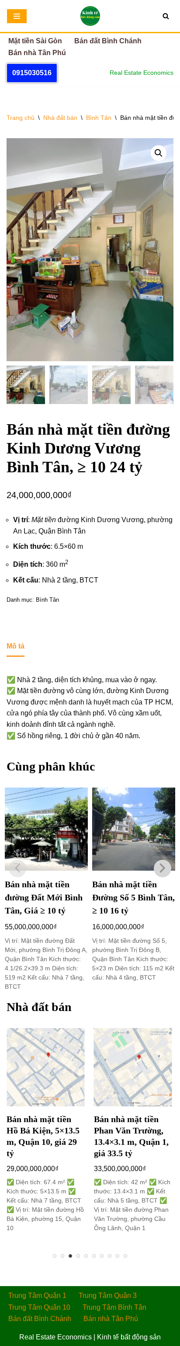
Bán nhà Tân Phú (37, 52)
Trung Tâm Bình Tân (114, 1307)
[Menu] (17, 16)
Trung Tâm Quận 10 (39, 1307)
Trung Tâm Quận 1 (37, 1295)
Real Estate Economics (55, 1337)
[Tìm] (166, 16)
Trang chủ (21, 117)
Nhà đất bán (60, 117)
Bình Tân (98, 117)
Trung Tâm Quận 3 (108, 1295)
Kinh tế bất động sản (129, 1337)
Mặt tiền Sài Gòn (35, 41)
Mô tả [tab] (15, 646)
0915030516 (32, 73)
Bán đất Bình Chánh (108, 41)
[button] (158, 153)
